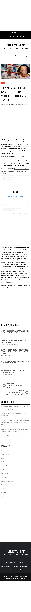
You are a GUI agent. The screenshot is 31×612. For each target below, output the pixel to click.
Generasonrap (15, 45)
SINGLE (3, 492)
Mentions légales (6, 566)
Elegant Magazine (11, 578)
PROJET (3, 489)
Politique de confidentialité (20, 566)
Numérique (4, 485)
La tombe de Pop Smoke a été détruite (15, 386)
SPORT (3, 496)
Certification (5, 454)
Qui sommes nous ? (11, 562)
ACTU (3, 83)
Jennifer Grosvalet (8, 104)
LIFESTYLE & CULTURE (8, 481)
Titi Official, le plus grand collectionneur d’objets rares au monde (13, 371)
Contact (21, 562)
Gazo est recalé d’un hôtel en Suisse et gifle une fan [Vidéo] (15, 392)
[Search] (26, 56)
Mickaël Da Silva (6, 335)
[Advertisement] (15, 15)
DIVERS (3, 469)
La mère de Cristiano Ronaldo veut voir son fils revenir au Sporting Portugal (15, 332)
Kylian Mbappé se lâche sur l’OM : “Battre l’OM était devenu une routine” (15, 171)
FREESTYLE (4, 473)
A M (4, 355)
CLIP (2, 462)
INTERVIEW (4, 477)
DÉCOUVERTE (5, 466)
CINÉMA (3, 458)
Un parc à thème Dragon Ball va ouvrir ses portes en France (13, 341)
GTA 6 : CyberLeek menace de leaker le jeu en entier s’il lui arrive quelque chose (15, 362)
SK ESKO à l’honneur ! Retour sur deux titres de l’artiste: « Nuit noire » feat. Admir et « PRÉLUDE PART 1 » (14, 351)
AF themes (22, 578)
